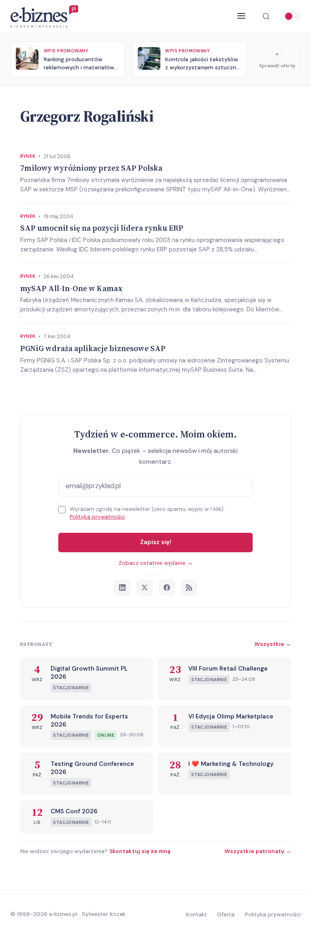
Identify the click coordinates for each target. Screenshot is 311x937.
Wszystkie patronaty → (257, 851)
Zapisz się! (155, 542)
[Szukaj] (266, 16)
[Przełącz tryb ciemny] (292, 16)
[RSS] (189, 587)
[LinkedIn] (122, 587)
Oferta (225, 914)
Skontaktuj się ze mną (139, 851)
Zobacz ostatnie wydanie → (156, 563)
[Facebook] (167, 587)
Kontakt (196, 914)
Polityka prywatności (97, 516)
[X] (144, 587)
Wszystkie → (272, 644)
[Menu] (241, 16)
